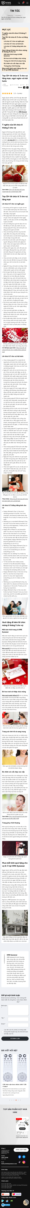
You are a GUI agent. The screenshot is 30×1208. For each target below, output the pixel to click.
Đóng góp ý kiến (21, 1149)
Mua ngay (7, 1128)
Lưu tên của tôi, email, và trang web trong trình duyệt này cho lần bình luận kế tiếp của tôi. (16, 1032)
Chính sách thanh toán (6, 1186)
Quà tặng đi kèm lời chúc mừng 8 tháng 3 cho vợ (14, 51)
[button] (9, 1100)
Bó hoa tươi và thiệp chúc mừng (15, 58)
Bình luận (4, 1006)
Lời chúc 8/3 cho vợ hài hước (14, 44)
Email (3, 1024)
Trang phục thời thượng (12, 66)
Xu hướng (18, 15)
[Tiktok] (19, 1162)
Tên (2, 1018)
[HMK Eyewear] (6, 2)
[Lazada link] (16, 1194)
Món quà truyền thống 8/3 (10, 695)
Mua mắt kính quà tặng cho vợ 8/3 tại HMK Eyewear (14, 69)
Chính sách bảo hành (6, 1187)
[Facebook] (19, 1156)
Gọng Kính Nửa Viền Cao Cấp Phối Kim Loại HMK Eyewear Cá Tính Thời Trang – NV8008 (7, 1136)
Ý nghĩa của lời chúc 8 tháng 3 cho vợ (14, 34)
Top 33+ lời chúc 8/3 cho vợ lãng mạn (15, 38)
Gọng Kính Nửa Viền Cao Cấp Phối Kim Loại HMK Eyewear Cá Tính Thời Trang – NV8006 (22, 1136)
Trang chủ (10, 15)
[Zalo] (23, 1156)
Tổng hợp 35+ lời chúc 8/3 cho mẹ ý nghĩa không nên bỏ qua (14, 350)
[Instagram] (23, 1162)
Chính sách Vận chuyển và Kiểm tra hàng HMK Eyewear (14, 1185)
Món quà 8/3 (6, 648)
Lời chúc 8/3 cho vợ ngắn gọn (14, 41)
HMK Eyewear (5, 85)
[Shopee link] (5, 1194)
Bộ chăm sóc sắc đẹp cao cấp (14, 63)
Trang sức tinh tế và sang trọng (15, 61)
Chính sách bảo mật (6, 1183)
